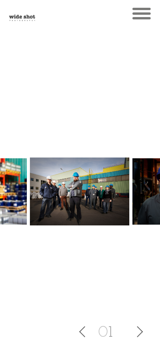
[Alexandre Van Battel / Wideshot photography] (22, 13)
